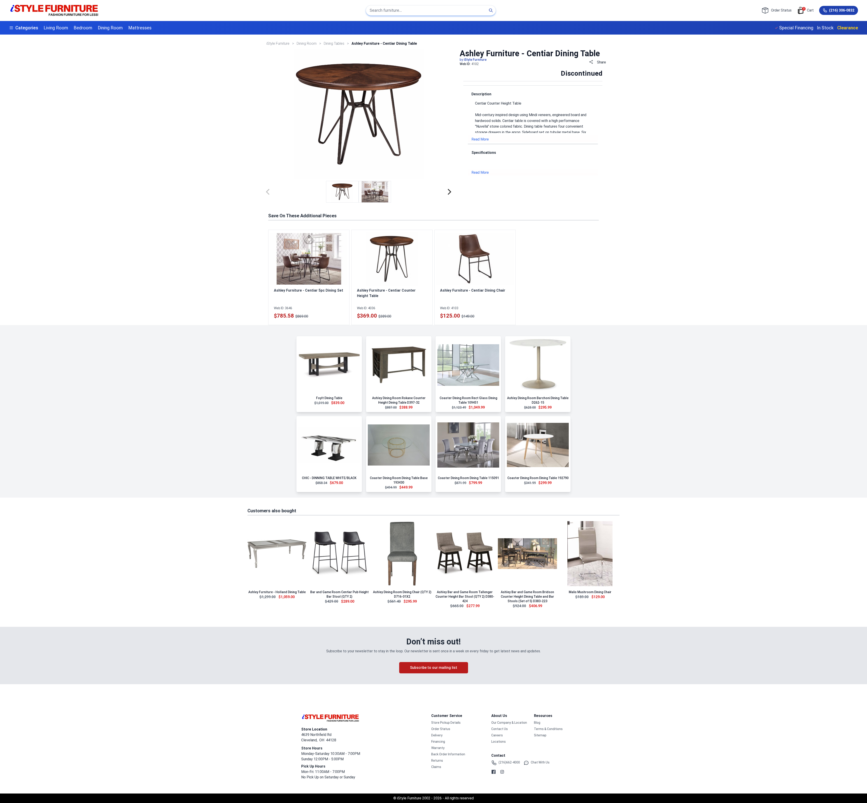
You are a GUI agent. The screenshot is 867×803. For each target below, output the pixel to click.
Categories (26, 27)
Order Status (440, 729)
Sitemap (540, 735)
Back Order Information (448, 754)
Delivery (437, 735)
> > (307, 43)
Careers (497, 735)
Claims (436, 767)
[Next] (449, 192)
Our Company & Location (509, 722)
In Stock (825, 27)
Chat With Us (540, 762)
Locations (498, 741)
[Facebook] (493, 772)
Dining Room (110, 27)
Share (601, 62)
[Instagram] (502, 772)
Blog (537, 722)
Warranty (438, 748)
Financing (438, 741)
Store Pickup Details (446, 722)
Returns (437, 760)
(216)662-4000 (509, 762)
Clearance (847, 27)
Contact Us (499, 729)
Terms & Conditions (548, 729)
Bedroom (83, 27)
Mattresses (139, 27)
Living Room (56, 27)
